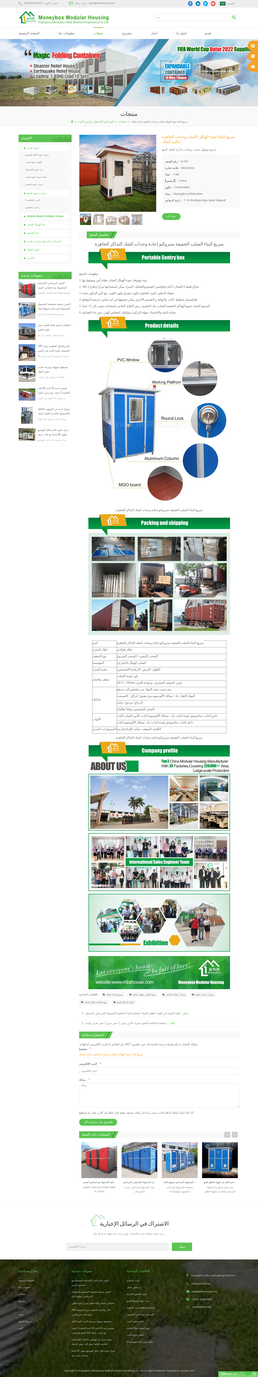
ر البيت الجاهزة (32, 207)
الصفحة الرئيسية (29, 33)
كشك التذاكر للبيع (125, 1002)
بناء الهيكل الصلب (36, 225)
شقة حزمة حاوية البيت (35, 177)
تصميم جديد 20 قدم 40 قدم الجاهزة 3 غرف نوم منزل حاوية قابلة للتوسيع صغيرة (54, 390)
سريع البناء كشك (114, 995)
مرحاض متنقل (133, 1287)
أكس (21, 1328)
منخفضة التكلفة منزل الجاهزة (141, 1308)
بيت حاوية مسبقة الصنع (138, 1301)
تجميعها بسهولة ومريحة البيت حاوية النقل (53, 369)
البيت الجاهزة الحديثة (137, 1294)
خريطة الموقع (25, 1321)
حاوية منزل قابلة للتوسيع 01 (140, 1342)
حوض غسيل (33, 250)
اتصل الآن (171, 216)
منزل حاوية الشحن (34, 184)
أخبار (154, 33)
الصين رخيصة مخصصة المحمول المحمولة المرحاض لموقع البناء (54, 306)
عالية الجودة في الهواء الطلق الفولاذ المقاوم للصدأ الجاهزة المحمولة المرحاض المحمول (133, 1013)
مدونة (21, 1314)
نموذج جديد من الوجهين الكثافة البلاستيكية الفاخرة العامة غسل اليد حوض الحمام (54, 411)
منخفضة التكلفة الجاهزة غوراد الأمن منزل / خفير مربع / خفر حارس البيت (126, 1023)
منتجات (98, 33)
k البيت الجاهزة (32, 200)
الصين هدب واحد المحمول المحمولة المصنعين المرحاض (100, 1182)
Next (235, 1135)
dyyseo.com (187, 1371)
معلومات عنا (67, 33)
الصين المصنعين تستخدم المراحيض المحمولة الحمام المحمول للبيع (221, 1182)
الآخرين (31, 258)
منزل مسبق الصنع (36, 193)
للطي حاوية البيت (33, 162)
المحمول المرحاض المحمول (140, 1314)
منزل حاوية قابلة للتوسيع (37, 155)
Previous (227, 1135)
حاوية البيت (33, 148)
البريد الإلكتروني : (90, 1064)
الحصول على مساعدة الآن (98, 1122)
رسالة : (84, 1080)
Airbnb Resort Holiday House (45, 216)
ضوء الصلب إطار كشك (96, 1002)
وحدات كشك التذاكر (175, 995)
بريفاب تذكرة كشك (204, 995)
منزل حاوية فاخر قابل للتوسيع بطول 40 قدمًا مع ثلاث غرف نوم (53, 432)
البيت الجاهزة (133, 1280)
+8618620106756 (33, 3)
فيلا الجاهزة (33, 233)
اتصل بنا (181, 33)
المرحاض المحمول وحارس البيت (96, 121)
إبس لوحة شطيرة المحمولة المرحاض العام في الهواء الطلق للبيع (181, 1182)
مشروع (127, 33)
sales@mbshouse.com (102, 3)
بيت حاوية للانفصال (34, 169)
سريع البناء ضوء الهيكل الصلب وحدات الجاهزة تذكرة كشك (111, 1054)
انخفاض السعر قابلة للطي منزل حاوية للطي (54, 327)
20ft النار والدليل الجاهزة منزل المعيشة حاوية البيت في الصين (54, 348)
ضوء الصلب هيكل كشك (144, 995)
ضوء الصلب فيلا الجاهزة (138, 1328)
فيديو (208, 33)
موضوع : (85, 1049)
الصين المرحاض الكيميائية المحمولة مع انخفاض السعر (52, 285)
